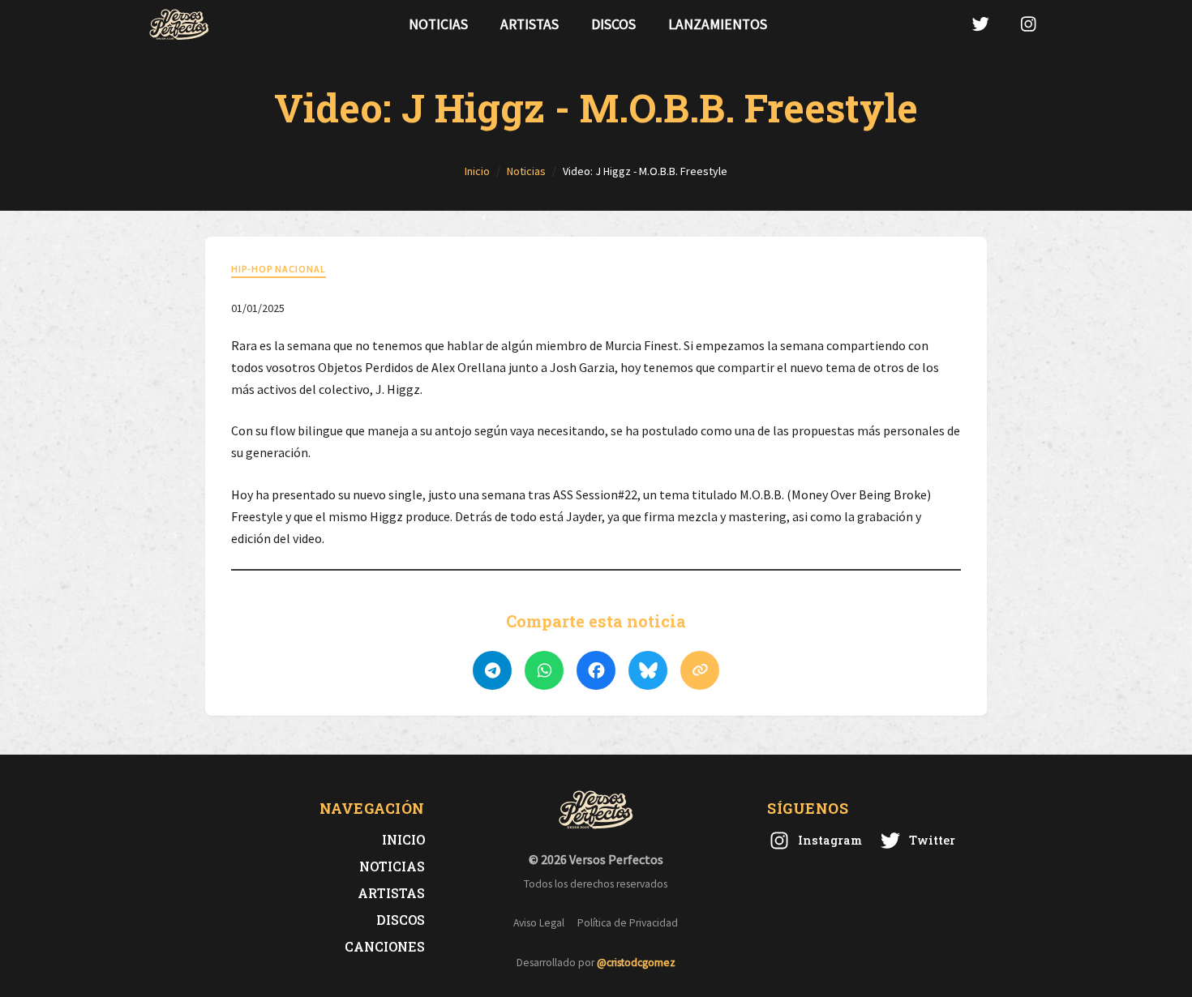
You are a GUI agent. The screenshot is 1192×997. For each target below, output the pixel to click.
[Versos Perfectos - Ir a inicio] (179, 24)
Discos (613, 24)
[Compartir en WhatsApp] (544, 670)
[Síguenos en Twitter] (980, 24)
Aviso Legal (538, 923)
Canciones (385, 946)
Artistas (529, 24)
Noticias (438, 24)
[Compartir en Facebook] (596, 670)
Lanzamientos (717, 24)
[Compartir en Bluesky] (647, 670)
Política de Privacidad (627, 923)
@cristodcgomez (636, 962)
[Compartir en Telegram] (492, 670)
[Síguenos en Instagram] (1028, 24)
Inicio (403, 839)
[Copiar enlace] (699, 670)
